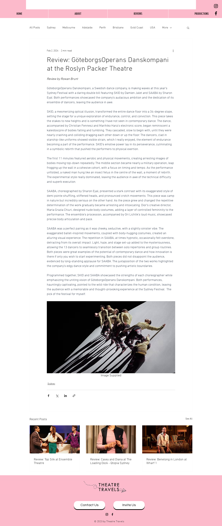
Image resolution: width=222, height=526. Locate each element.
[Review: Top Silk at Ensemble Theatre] (55, 439)
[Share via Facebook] (48, 395)
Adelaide (87, 27)
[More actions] (173, 51)
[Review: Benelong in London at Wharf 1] (167, 439)
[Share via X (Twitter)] (57, 395)
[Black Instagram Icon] (216, 6)
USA (152, 27)
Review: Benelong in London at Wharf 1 (166, 461)
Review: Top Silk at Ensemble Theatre (53, 461)
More (165, 27)
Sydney (51, 27)
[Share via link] (74, 395)
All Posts (34, 27)
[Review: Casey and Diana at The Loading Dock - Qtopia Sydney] (111, 439)
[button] (188, 27)
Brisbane (118, 27)
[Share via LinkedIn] (65, 395)
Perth (102, 27)
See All (189, 418)
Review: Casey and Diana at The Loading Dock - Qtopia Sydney (110, 461)
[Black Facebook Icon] (216, 13)
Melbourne (68, 27)
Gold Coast (136, 27)
